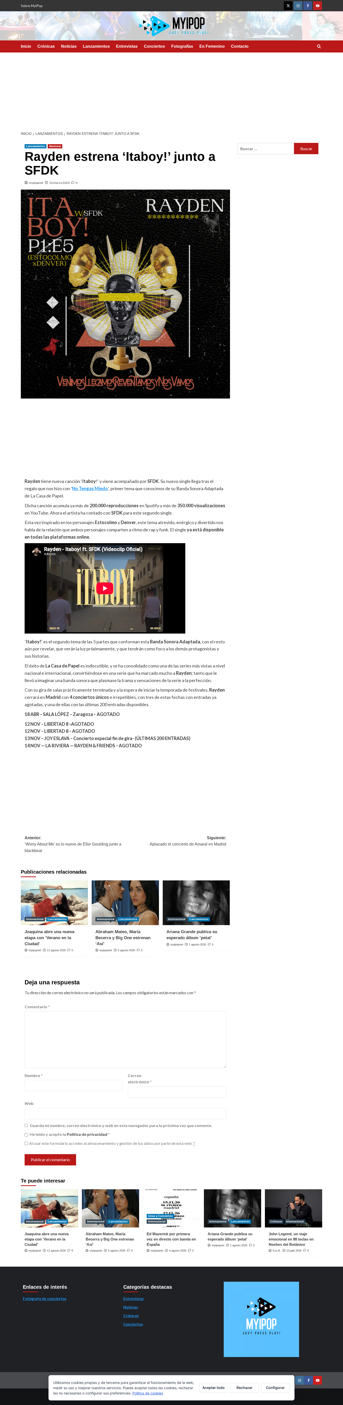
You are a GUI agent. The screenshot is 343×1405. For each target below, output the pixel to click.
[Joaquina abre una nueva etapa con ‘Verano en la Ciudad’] (54, 902)
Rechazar (245, 1387)
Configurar (275, 1387)
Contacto (240, 46)
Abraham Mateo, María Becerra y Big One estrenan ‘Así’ (122, 937)
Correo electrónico (140, 1078)
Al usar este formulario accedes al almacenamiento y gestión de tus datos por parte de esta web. (112, 1143)
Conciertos (154, 46)
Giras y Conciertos (160, 1215)
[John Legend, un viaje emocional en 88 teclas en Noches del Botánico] (293, 1208)
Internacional (34, 919)
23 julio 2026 (294, 1250)
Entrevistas (127, 46)
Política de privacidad (87, 1134)
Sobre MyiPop (32, 6)
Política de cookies (147, 1393)
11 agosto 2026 (56, 950)
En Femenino (212, 46)
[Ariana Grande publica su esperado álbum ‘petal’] (196, 902)
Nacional (55, 146)
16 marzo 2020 (59, 183)
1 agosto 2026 (197, 944)
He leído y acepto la (70, 1134)
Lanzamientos (96, 46)
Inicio (26, 46)
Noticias (69, 46)
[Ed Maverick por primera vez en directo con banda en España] (171, 1208)
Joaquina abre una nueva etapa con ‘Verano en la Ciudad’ (49, 937)
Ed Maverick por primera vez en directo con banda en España (171, 1239)
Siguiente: (188, 841)
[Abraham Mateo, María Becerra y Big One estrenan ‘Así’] (125, 902)
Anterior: (73, 844)
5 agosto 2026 (126, 950)
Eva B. (277, 1250)
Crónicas (46, 46)
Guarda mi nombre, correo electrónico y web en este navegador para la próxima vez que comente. (121, 1125)
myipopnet (36, 183)
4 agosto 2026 (177, 1250)
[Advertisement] (171, 90)
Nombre (34, 1075)
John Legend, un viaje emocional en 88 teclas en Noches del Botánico (291, 1239)
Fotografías (182, 46)
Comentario (37, 1006)
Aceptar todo (213, 1387)
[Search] (319, 46)
